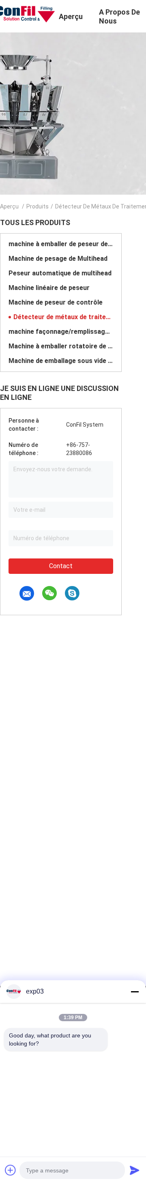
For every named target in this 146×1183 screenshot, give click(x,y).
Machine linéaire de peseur (49, 288)
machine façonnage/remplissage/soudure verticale (61, 331)
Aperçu (9, 206)
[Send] (134, 1170)
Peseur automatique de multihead (60, 273)
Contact (61, 566)
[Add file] (10, 1170)
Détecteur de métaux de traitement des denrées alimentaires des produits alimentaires (63, 317)
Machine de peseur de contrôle (56, 302)
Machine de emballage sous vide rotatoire (61, 361)
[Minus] (135, 991)
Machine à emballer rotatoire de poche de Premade (61, 346)
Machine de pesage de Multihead (58, 258)
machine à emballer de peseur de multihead (61, 244)
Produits (37, 206)
